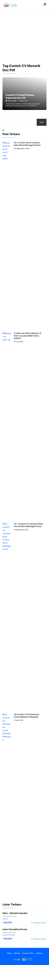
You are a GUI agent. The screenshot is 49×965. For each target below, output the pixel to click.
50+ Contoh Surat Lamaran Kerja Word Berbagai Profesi (27, 143)
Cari (42, 122)
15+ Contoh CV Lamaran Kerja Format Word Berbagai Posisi (28, 525)
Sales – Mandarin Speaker (15, 913)
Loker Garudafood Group (15, 929)
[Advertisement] (24, 38)
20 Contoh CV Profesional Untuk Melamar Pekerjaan (26, 715)
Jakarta (5, 918)
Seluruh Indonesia (9, 935)
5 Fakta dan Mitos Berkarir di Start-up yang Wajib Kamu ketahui (27, 335)
